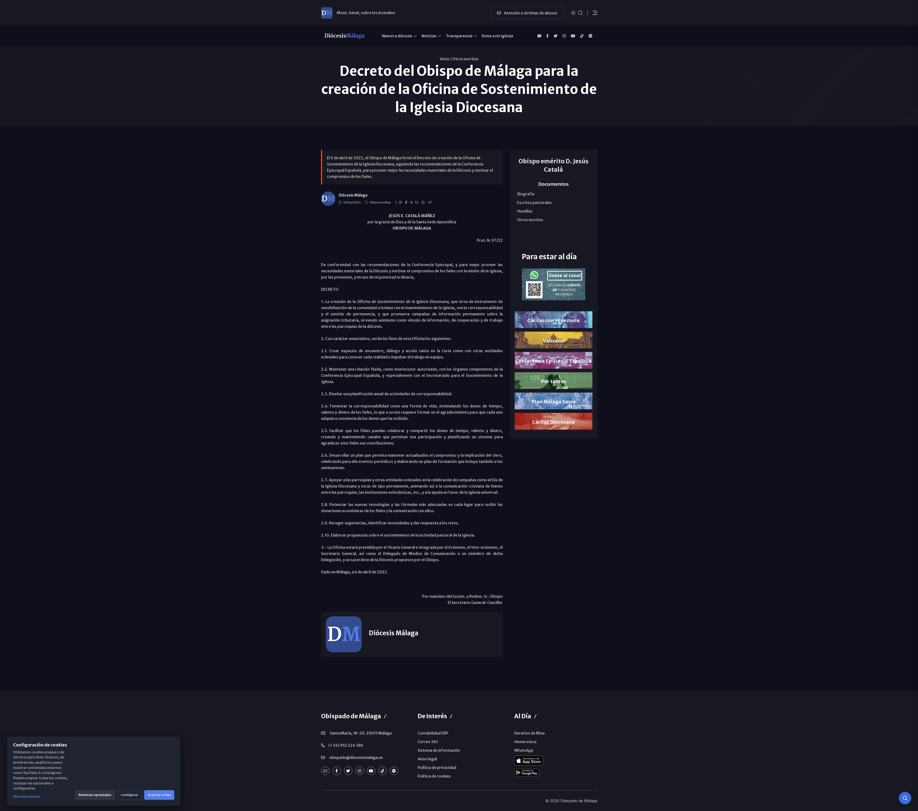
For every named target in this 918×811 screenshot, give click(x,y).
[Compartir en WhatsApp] (401, 202)
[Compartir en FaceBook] (407, 202)
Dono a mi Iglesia (497, 35)
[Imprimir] (423, 202)
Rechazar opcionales (95, 795)
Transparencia (459, 35)
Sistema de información (439, 750)
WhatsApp (523, 750)
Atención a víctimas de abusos (530, 13)
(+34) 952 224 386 (345, 745)
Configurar (129, 795)
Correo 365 (428, 741)
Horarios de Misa (529, 733)
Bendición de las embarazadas (364, 12)
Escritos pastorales (534, 202)
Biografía (525, 194)
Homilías (524, 211)
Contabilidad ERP (433, 733)
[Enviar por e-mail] (417, 202)
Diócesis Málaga (353, 195)
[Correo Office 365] (539, 35)
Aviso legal (427, 758)
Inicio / (446, 58)
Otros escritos (466, 58)
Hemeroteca (525, 741)
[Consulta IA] (905, 798)
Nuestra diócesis (397, 35)
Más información (26, 797)
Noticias (429, 35)
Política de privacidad (437, 767)
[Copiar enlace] (430, 202)
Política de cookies (434, 776)
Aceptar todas (159, 795)
